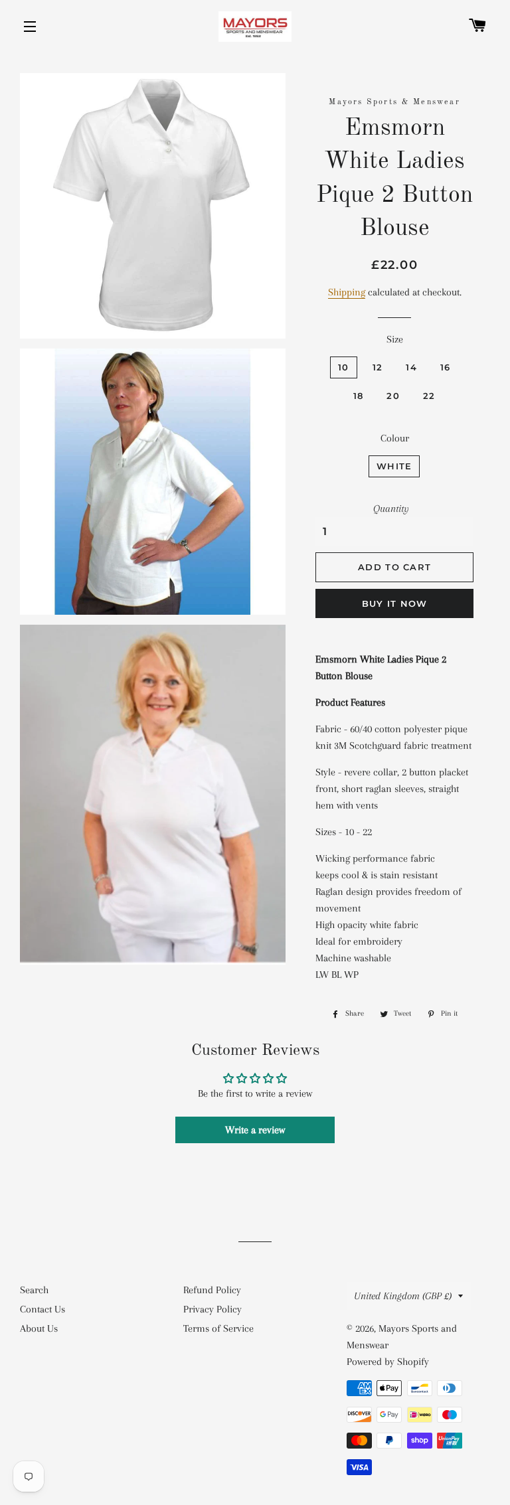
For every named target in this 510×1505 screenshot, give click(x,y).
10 (343, 367)
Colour (395, 438)
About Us (39, 1328)
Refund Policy (212, 1290)
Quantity (391, 509)
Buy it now (395, 603)
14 (411, 367)
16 (445, 367)
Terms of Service (218, 1328)
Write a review (255, 1130)
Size (394, 339)
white (394, 466)
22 (429, 395)
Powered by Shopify (388, 1362)
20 (393, 395)
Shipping (346, 292)
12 (378, 367)
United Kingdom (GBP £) (403, 1296)
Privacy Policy (212, 1309)
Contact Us (42, 1309)
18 (358, 395)
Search (34, 1290)
